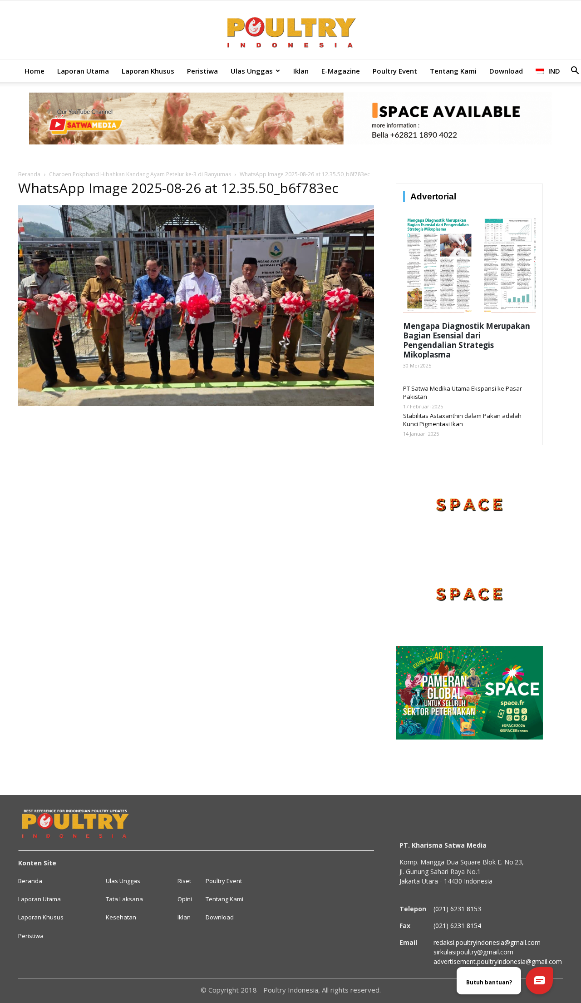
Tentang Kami (453, 70)
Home (34, 70)
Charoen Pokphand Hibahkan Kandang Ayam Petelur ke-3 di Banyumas (140, 174)
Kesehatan (121, 917)
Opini (184, 899)
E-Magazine (340, 70)
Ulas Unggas (252, 70)
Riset (184, 881)
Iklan (301, 70)
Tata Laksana (124, 899)
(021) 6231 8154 (457, 925)
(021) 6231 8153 (457, 908)
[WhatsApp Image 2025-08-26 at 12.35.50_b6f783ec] (196, 403)
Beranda (29, 174)
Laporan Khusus (148, 70)
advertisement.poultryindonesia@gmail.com (497, 961)
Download (506, 70)
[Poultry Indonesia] (290, 31)
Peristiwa (202, 70)
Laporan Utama (83, 70)
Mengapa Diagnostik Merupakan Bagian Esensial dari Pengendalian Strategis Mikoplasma (466, 340)
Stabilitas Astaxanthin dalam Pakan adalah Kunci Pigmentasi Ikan (462, 420)
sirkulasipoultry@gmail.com (473, 952)
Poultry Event (395, 70)
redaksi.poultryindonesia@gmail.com (487, 942)
